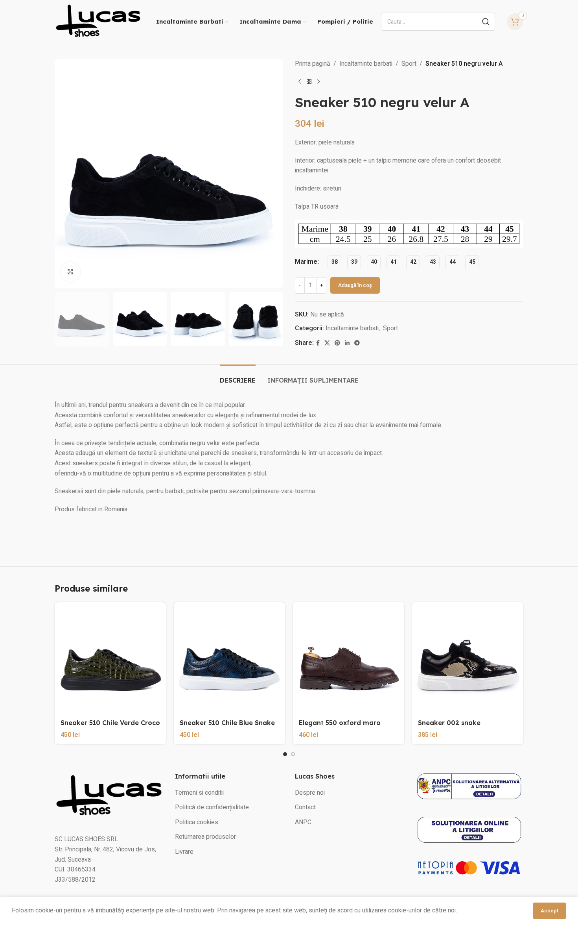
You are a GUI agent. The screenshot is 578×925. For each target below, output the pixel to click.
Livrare (184, 852)
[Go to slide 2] (293, 754)
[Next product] (318, 82)
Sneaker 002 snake (449, 723)
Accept (549, 910)
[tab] (238, 376)
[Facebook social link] (318, 343)
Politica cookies (196, 822)
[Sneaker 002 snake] (467, 658)
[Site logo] (98, 21)
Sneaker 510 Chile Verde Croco (110, 723)
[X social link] (327, 343)
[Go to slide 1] (285, 754)
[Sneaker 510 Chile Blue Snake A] (229, 658)
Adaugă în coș (355, 285)
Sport (408, 63)
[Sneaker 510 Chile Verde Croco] (110, 658)
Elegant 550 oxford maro (340, 723)
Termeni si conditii (199, 792)
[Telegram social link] (357, 343)
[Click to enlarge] (70, 272)
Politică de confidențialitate (212, 807)
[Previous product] (299, 82)
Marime (306, 261)
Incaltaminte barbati (365, 63)
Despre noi (310, 792)
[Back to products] (309, 82)
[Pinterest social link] (337, 343)
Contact (305, 807)
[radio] (334, 262)
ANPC (303, 822)
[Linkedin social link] (347, 343)
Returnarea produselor (205, 837)
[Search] (486, 22)
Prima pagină (312, 63)
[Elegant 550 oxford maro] (348, 658)
